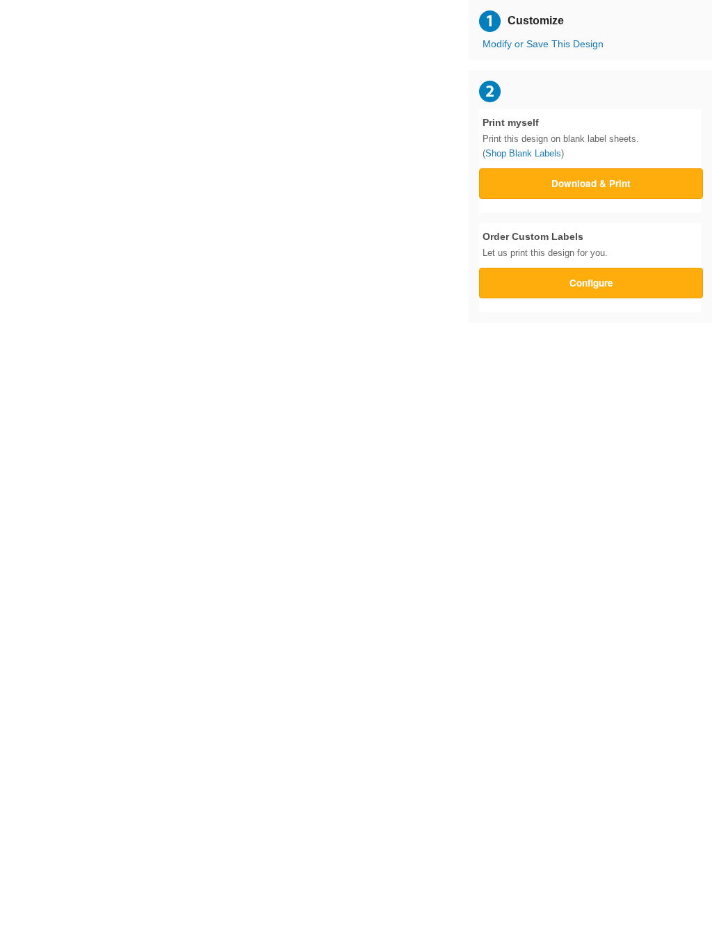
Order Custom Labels (545, 245)
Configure (591, 282)
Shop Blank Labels (523, 153)
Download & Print (591, 183)
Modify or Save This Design (543, 44)
